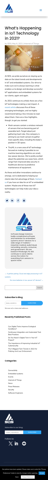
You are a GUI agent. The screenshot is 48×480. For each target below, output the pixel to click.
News (10, 383)
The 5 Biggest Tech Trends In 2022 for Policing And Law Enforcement (22, 350)
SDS (9, 43)
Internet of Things (31, 43)
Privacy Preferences (27, 477)
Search (39, 288)
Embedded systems (15, 374)
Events (10, 377)
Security (11, 390)
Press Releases (13, 386)
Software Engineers (15, 393)
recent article (10, 107)
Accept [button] (42, 473)
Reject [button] (17, 477)
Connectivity (12, 370)
